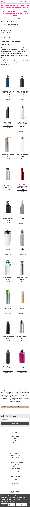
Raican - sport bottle (22, 154)
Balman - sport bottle (22, 277)
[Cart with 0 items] (25, 1)
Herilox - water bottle (22, 217)
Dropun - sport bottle (8, 154)
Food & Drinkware (15, 464)
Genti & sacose (15, 466)
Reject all (11, 505)
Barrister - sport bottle (22, 336)
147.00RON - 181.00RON (6, 37)
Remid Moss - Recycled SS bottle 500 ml (22, 92)
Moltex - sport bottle (22, 307)
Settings (4, 505)
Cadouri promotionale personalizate (15, 462)
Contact (15, 442)
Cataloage (15, 435)
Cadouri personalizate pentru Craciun (15, 461)
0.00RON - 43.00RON (6, 30)
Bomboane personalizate (15, 455)
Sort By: (4, 68)
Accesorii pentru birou (15, 453)
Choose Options (8, 99)
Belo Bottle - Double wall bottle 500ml (22, 186)
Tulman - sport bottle (8, 336)
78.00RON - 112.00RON (6, 34)
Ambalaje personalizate (15, 457)
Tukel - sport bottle (7, 307)
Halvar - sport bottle (7, 277)
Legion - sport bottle (8, 366)
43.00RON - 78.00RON (6, 32)
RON (21, 1)
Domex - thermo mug (8, 248)
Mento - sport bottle (22, 366)
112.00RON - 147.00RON (6, 35)
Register (17, 444)
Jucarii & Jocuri (15, 470)
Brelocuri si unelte (15, 459)
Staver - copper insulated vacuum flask (22, 123)
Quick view (8, 96)
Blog (15, 440)
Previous (2, 505)
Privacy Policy (12, 501)
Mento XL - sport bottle (22, 248)
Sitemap (15, 446)
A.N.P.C (15, 438)
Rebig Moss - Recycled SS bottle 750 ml (8, 92)
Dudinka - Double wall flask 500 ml (8, 122)
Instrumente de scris (15, 468)
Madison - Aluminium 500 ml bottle (8, 184)
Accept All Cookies (21, 505)
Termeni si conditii (15, 436)
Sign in (12, 444)
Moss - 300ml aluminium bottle (8, 217)
